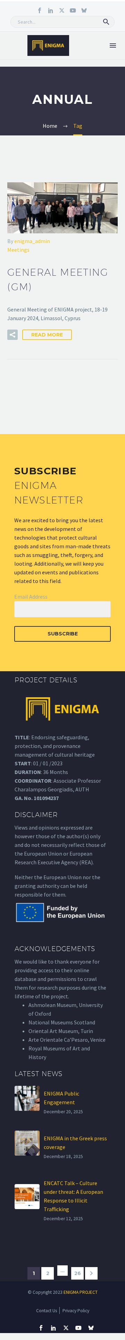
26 (77, 1273)
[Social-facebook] (39, 10)
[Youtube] (72, 10)
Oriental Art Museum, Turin (60, 1030)
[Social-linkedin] (50, 10)
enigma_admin (32, 241)
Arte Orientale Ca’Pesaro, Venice (67, 1039)
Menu (113, 45)
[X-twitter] (61, 10)
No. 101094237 (41, 797)
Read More (47, 335)
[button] (106, 22)
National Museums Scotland (61, 1022)
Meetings (18, 249)
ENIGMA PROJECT (81, 1292)
